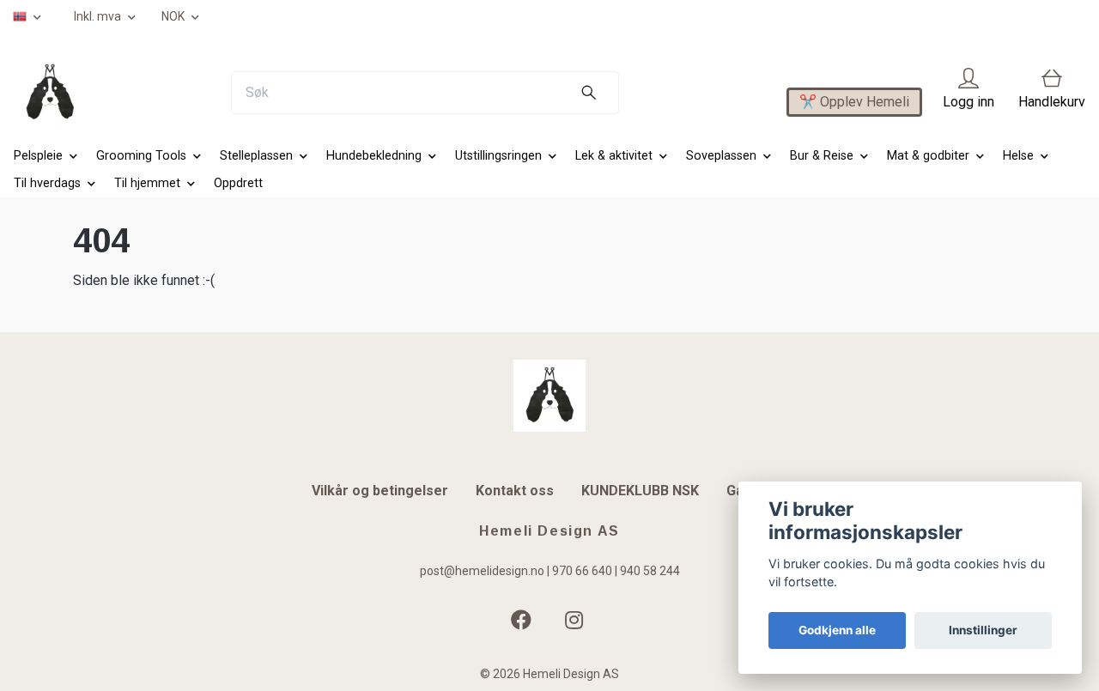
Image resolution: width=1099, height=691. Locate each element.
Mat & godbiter (928, 156)
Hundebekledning (374, 156)
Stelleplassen (256, 156)
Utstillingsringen (498, 156)
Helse (1018, 156)
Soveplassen (721, 156)
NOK (174, 16)
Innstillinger (983, 630)
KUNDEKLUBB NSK (640, 490)
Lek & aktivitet (614, 156)
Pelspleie (38, 156)
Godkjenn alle (837, 630)
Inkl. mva (99, 16)
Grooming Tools (141, 156)
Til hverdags (47, 183)
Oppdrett (238, 183)
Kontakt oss (515, 490)
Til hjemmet (147, 183)
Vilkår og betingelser (380, 490)
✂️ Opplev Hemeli (854, 102)
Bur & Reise (821, 156)
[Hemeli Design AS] (50, 93)
